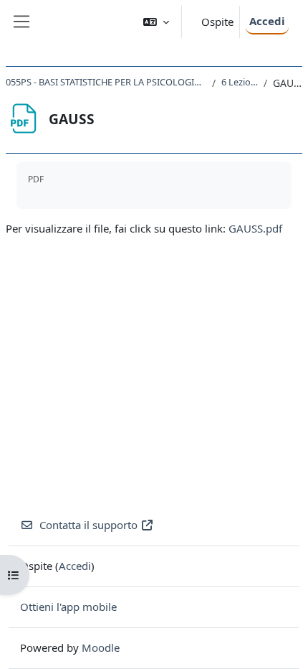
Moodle (101, 647)
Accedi (267, 21)
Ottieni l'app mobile (68, 606)
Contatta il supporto (88, 525)
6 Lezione (239, 81)
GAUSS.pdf (255, 228)
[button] (156, 22)
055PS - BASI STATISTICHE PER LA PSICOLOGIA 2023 (106, 81)
